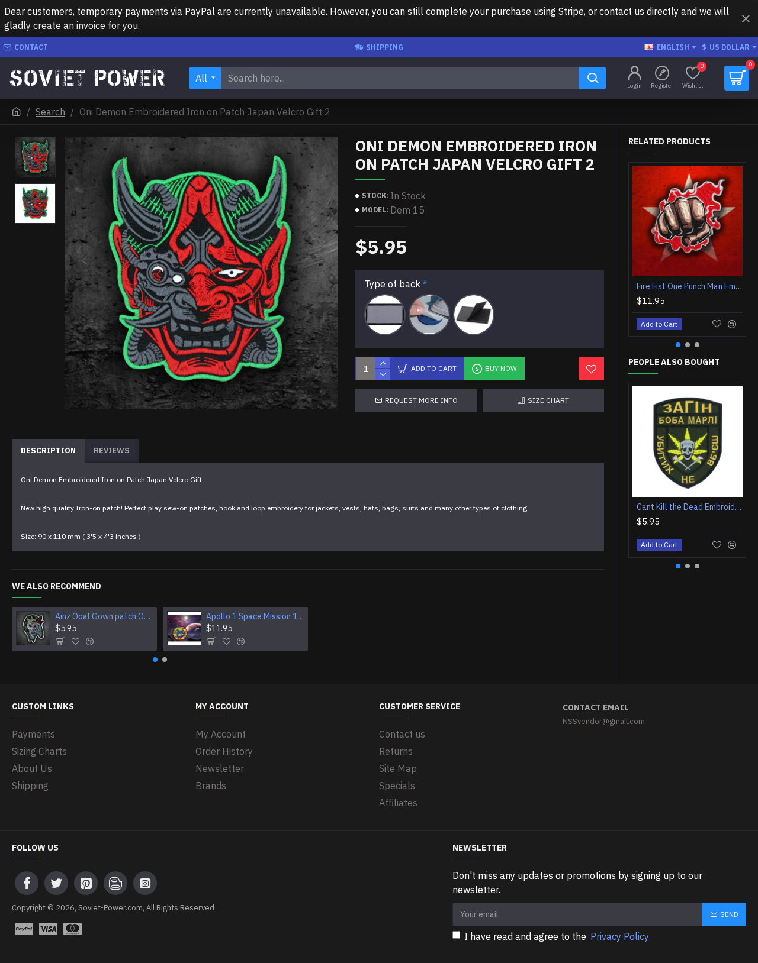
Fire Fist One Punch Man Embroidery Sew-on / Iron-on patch (690, 286)
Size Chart (548, 400)
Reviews (112, 450)
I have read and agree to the (556, 936)
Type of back (392, 284)
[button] (155, 659)
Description (48, 450)
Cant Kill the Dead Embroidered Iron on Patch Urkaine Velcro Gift (690, 507)
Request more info (421, 400)
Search (50, 112)
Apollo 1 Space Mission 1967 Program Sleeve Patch (255, 616)
